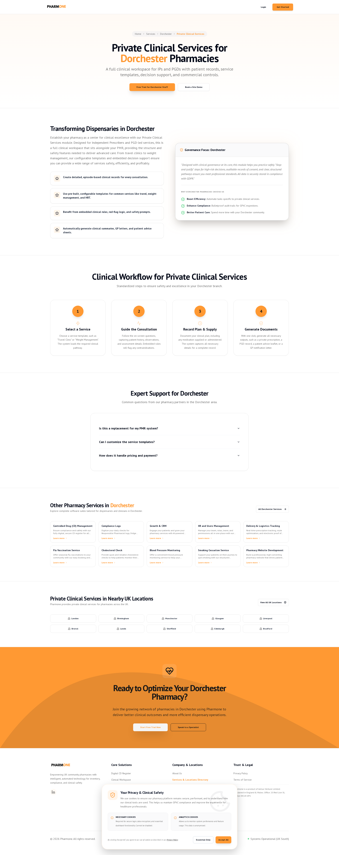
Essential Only (203, 839)
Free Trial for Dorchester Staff (152, 87)
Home (138, 33)
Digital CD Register (121, 773)
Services (150, 33)
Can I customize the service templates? (127, 442)
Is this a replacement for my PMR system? (128, 428)
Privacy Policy (240, 773)
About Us (177, 773)
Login (263, 7)
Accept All (223, 839)
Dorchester (166, 33)
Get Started (283, 7)
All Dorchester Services (270, 509)
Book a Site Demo (193, 87)
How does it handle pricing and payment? (128, 455)
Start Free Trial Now (150, 727)
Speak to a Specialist (188, 727)
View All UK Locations (271, 602)
